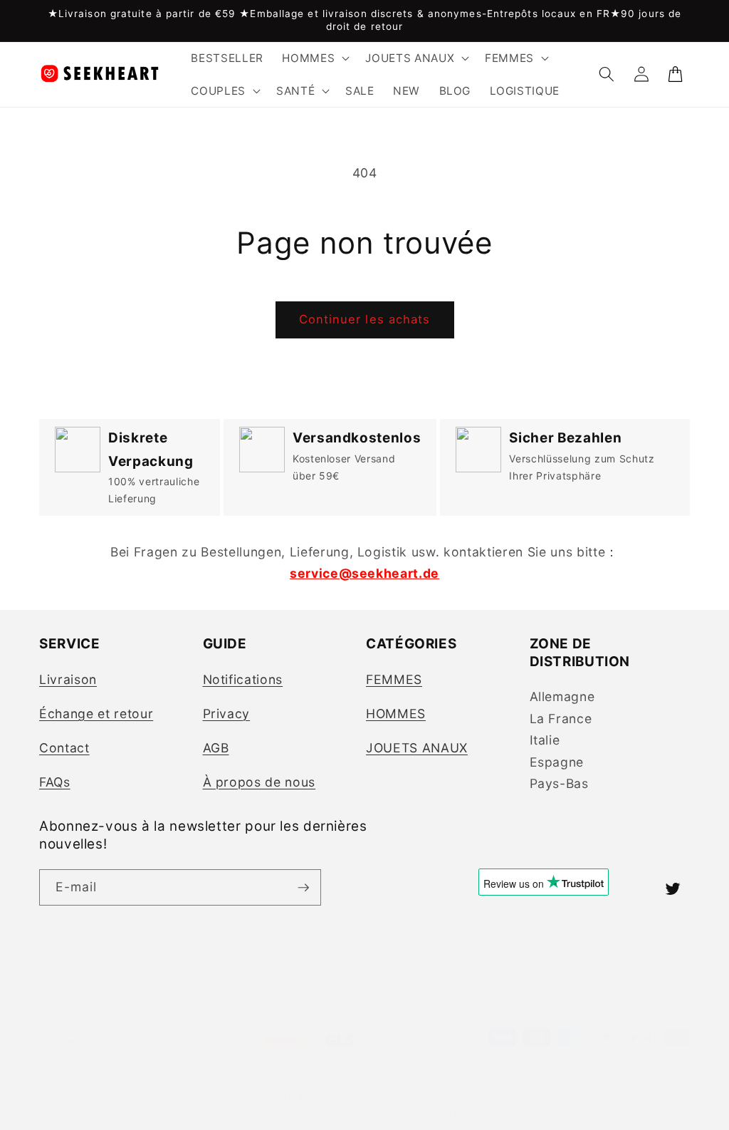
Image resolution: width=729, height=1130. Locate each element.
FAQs (54, 781)
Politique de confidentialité (628, 1097)
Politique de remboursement (486, 1097)
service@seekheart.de (364, 573)
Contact (64, 747)
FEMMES (394, 679)
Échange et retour (96, 713)
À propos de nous (259, 781)
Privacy (227, 713)
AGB (216, 747)
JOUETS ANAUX (417, 747)
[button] (314, 58)
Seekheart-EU (163, 1097)
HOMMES (396, 713)
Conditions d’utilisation (446, 1112)
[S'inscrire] (303, 887)
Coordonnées (659, 1112)
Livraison (68, 679)
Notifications (243, 679)
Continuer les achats (365, 319)
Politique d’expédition (564, 1112)
